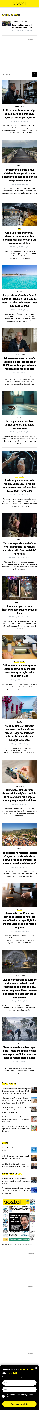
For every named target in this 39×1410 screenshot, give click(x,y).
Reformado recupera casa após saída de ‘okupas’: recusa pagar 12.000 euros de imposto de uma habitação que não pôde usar (19, 363)
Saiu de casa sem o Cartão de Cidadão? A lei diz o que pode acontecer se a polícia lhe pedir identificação (16, 1119)
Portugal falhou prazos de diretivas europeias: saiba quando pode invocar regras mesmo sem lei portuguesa (16, 1190)
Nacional (21, 22)
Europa (19, 291)
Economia (15, 22)
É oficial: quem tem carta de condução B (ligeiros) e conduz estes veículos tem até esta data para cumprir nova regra (19, 486)
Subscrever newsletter (19, 1404)
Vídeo (22, 602)
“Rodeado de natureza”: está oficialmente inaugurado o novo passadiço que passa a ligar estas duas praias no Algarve (19, 175)
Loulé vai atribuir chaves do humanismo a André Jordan (22, 26)
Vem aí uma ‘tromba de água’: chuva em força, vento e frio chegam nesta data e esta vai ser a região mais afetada (19, 238)
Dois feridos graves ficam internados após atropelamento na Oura (19, 609)
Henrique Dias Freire (27, 30)
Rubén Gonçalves (25, 121)
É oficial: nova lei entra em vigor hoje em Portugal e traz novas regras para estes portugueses (19, 114)
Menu (6, 4)
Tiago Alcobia (25, 804)
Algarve (19, 166)
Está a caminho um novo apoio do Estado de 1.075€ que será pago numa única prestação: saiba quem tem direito (19, 670)
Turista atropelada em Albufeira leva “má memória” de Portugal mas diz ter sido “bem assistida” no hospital (19, 548)
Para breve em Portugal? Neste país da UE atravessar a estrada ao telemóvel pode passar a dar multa (16, 1181)
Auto (16, 476)
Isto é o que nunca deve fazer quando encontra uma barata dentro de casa (19, 424)
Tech (22, 106)
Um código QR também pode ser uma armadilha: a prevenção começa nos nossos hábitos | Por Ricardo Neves (15, 1166)
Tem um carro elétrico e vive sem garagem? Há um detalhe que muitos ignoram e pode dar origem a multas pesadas (16, 1109)
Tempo (19, 228)
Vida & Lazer (28, 22)
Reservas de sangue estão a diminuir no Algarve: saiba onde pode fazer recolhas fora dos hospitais (15, 1128)
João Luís (25, 372)
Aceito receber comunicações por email (19, 1396)
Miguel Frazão (25, 184)
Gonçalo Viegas (25, 310)
